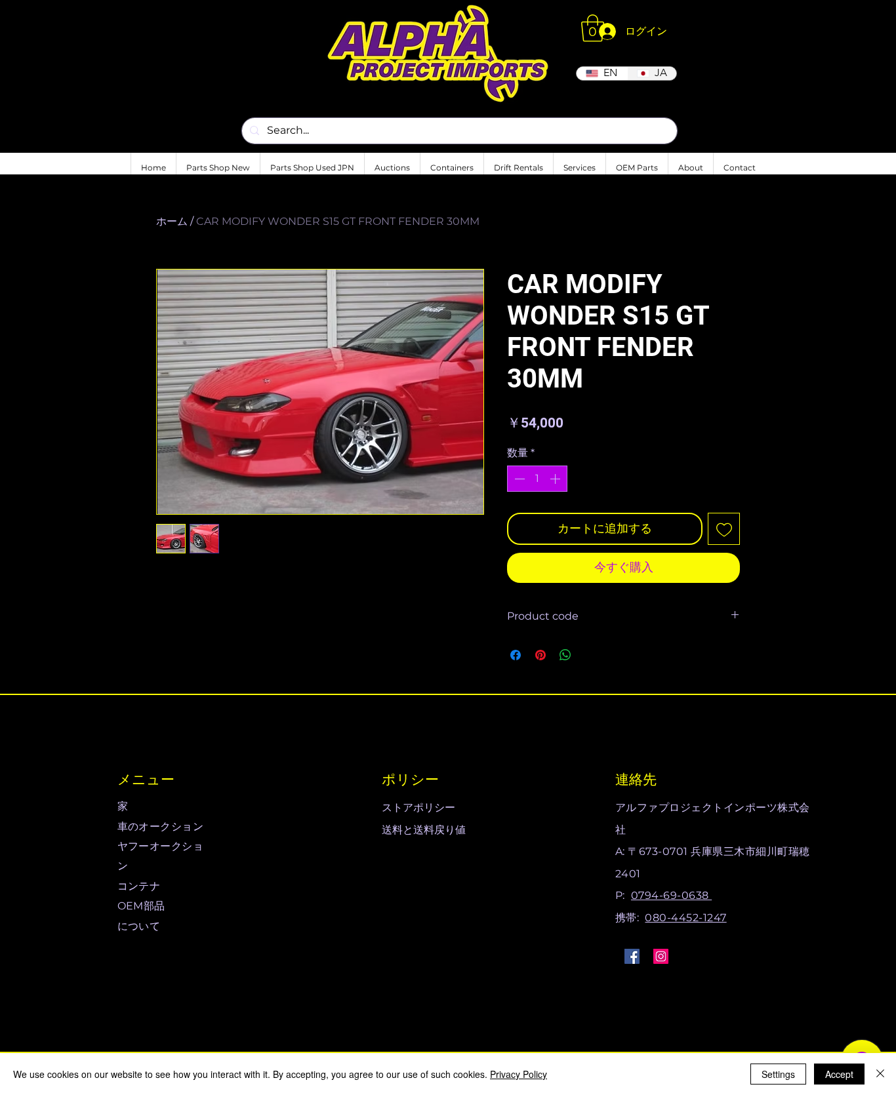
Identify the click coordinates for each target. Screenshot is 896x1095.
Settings (778, 1074)
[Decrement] (518, 478)
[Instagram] (660, 956)
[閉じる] (880, 1074)
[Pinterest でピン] (540, 655)
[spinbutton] (537, 478)
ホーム (172, 221)
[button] (592, 28)
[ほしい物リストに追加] (724, 529)
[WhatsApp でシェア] (565, 655)
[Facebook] (632, 956)
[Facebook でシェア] (515, 655)
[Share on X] (590, 655)
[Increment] (556, 478)
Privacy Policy (518, 1074)
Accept (839, 1074)
